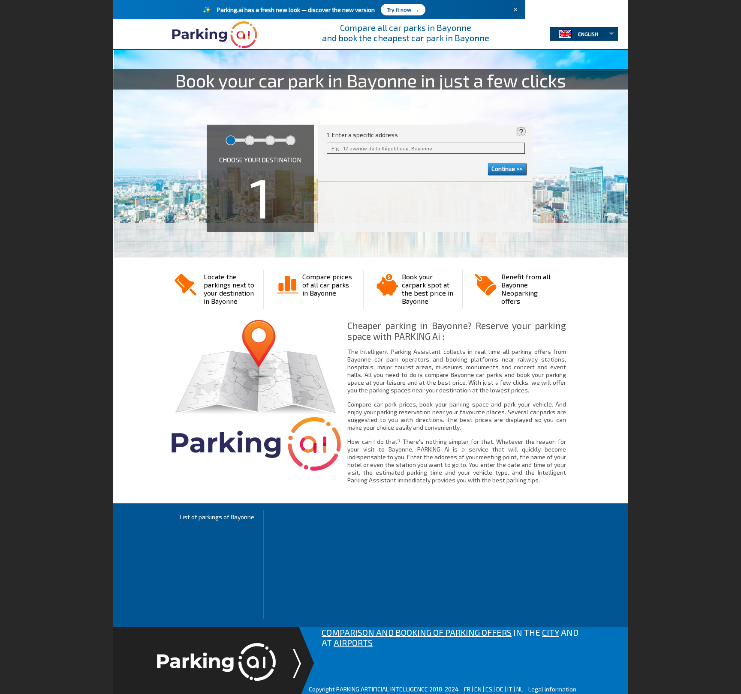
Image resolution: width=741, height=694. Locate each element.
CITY (550, 632)
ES (488, 689)
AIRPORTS (353, 642)
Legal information (552, 689)
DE (499, 689)
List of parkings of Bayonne (217, 516)
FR (467, 689)
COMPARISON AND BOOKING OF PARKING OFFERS (417, 632)
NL (519, 689)
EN (478, 689)
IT (509, 689)
